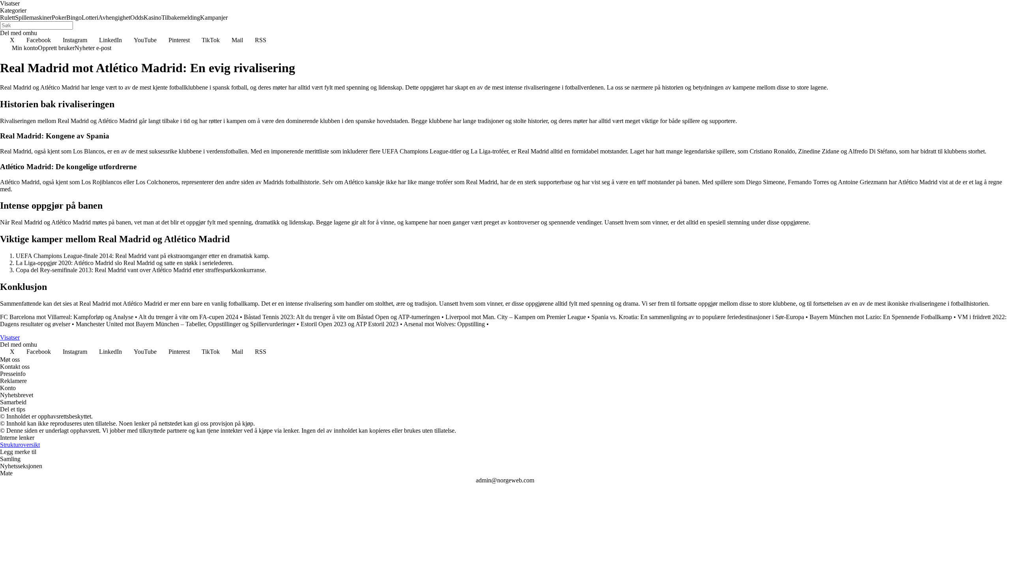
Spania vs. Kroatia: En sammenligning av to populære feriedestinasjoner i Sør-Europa (697, 317)
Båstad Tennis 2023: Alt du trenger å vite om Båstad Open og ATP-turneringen (342, 317)
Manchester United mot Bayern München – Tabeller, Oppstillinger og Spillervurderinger (185, 324)
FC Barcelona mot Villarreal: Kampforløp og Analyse (66, 317)
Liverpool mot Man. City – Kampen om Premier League (515, 317)
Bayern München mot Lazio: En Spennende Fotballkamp (881, 317)
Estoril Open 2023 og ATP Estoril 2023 (349, 324)
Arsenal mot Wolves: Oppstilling (444, 324)
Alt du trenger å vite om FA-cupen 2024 (188, 317)
